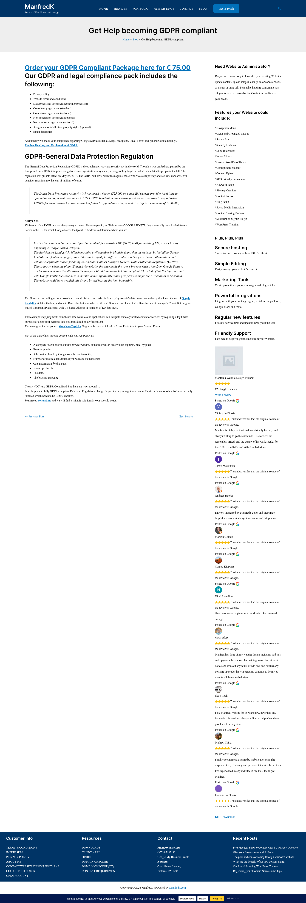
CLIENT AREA (91, 852)
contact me (44, 400)
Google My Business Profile (173, 857)
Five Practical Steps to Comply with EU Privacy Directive (265, 847)
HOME (103, 8)
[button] (226, 8)
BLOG (203, 8)
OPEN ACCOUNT (17, 875)
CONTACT (186, 8)
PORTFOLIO (140, 8)
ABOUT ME (13, 861)
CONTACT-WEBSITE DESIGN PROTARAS (33, 866)
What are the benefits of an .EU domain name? (259, 861)
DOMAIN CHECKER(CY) (98, 866)
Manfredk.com (177, 887)
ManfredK (39, 6)
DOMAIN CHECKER (95, 861)
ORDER (87, 857)
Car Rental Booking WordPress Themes (255, 866)
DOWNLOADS (91, 847)
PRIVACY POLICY (18, 857)
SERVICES (120, 8)
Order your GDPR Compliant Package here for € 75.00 (108, 67)
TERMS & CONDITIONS (21, 847)
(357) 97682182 (166, 852)
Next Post (186, 416)
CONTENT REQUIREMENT (99, 871)
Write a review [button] (223, 395)
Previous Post (34, 416)
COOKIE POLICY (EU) (20, 871)
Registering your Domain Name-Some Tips (257, 871)
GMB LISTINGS (164, 8)
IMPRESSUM (14, 852)
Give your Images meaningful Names (253, 852)
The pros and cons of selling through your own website (263, 857)
